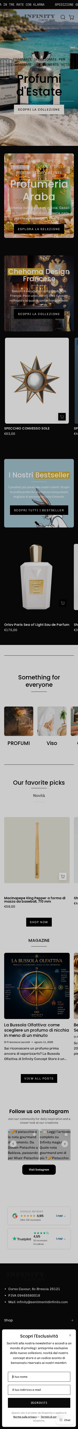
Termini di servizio (51, 1416)
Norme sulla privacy (25, 1416)
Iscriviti (39, 1403)
